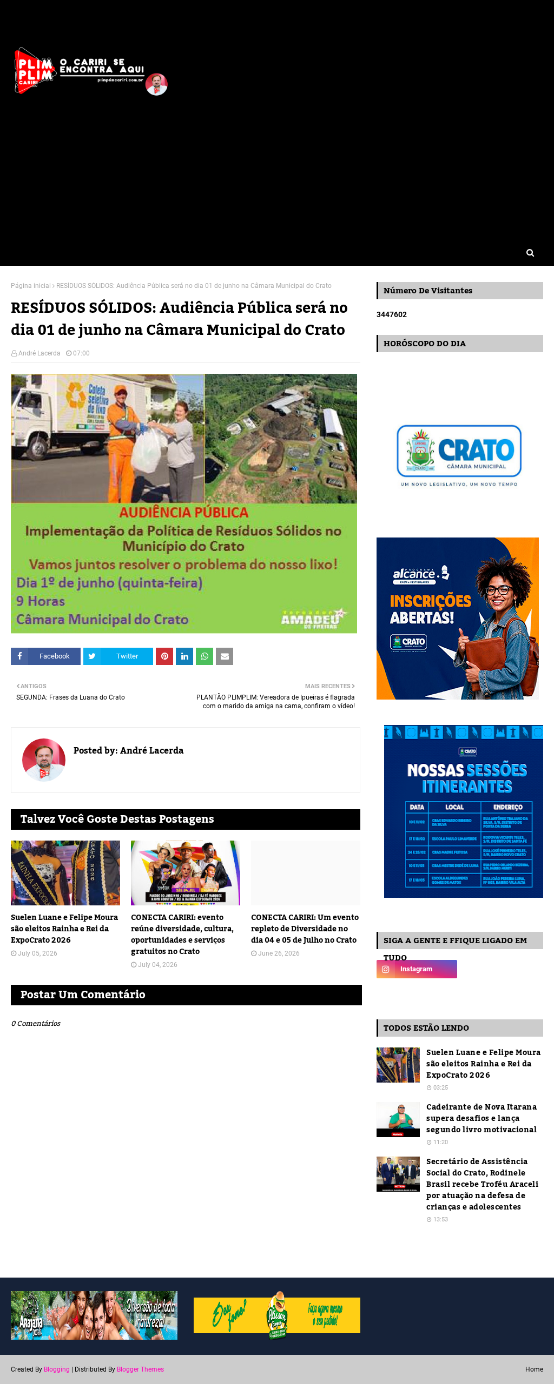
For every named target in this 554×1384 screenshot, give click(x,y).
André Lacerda (39, 353)
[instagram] (417, 969)
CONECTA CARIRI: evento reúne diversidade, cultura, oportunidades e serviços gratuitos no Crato (182, 935)
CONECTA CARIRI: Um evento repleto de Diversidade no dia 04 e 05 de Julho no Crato (305, 929)
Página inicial (31, 286)
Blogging (57, 1369)
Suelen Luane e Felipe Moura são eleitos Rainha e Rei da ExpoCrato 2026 (64, 929)
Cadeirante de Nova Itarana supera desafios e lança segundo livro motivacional (481, 1119)
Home (534, 1369)
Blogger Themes (140, 1369)
